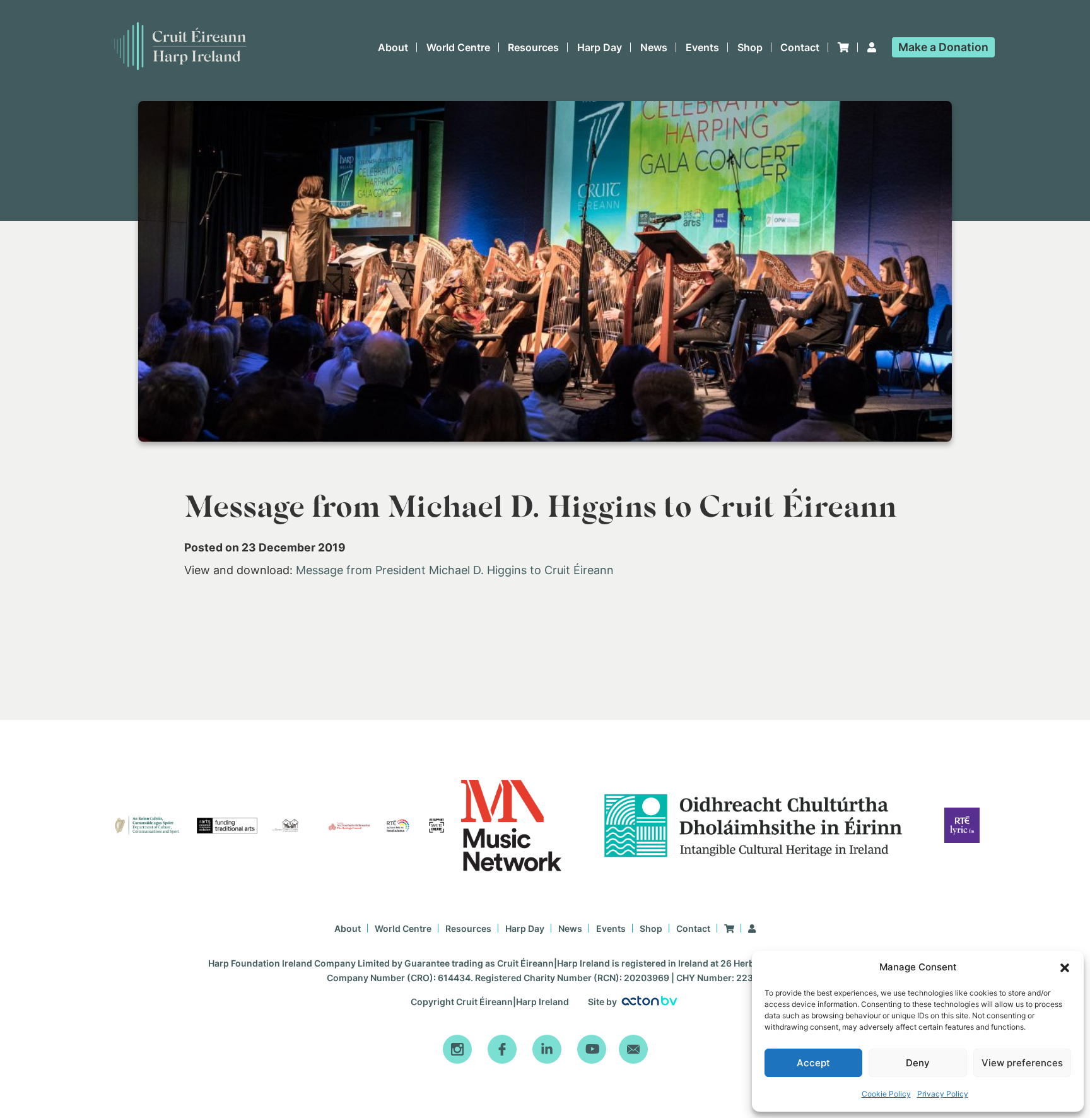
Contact (799, 47)
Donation (943, 47)
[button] (1064, 968)
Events (702, 47)
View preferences (1022, 1063)
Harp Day (599, 47)
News (653, 47)
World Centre (458, 47)
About (393, 47)
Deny (918, 1063)
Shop (750, 47)
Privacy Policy (942, 1093)
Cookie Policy (886, 1093)
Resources (533, 47)
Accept (813, 1063)
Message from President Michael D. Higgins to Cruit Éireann (455, 570)
